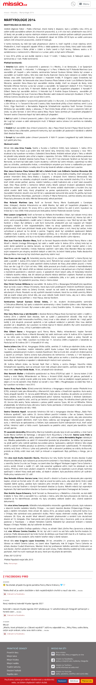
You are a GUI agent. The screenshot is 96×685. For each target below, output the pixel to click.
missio (6, 12)
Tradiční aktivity (13, 666)
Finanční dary (12, 652)
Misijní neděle (13, 663)
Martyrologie (13, 563)
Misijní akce (12, 656)
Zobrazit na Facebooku (15, 594)
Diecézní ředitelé (14, 670)
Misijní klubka (13, 659)
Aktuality (14, 12)
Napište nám (12, 674)
